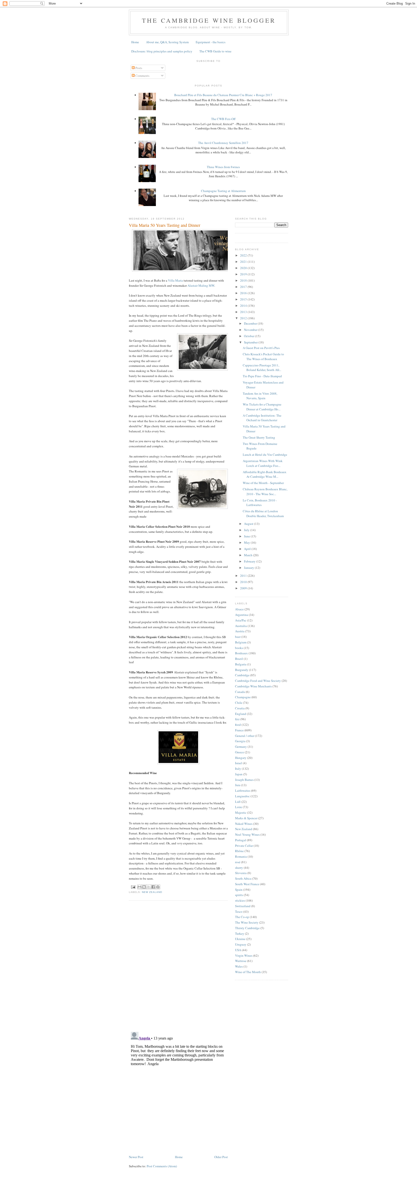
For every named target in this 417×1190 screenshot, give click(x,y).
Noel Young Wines (247, 834)
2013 (244, 312)
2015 (244, 299)
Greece (239, 752)
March (248, 555)
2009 (244, 588)
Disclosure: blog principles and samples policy (161, 51)
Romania (241, 856)
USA (238, 950)
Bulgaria (240, 664)
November (251, 330)
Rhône (239, 851)
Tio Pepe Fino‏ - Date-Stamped (262, 376)
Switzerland (242, 906)
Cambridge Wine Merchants (253, 686)
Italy (238, 768)
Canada (240, 692)
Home (135, 42)
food (238, 724)
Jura (237, 785)
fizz (237, 719)
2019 (244, 274)
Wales (239, 966)
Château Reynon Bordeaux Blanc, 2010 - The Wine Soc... (265, 491)
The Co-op (242, 917)
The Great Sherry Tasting (259, 437)
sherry (239, 867)
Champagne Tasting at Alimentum (223, 191)
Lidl (238, 801)
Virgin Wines (243, 955)
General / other (244, 736)
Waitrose (240, 961)
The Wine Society (246, 922)
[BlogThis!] (144, 886)
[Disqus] (178, 965)
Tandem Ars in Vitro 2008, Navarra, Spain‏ (260, 395)
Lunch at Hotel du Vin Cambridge (265, 454)
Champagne (243, 697)
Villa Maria (175, 280)
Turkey (239, 933)
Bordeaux (241, 653)
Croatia (240, 708)
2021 (244, 261)
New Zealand (152, 892)
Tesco (239, 911)
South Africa (243, 878)
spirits (239, 895)
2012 (244, 318)
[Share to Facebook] (153, 886)
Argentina (241, 615)
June (247, 536)
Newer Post (136, 1157)
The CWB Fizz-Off (223, 119)
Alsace (239, 609)
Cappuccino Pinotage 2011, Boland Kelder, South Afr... (262, 367)
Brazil (239, 658)
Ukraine (240, 939)
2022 (244, 255)
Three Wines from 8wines (223, 167)
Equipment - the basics (210, 42)
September (251, 342)
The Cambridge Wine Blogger (209, 20)
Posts (138, 68)
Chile (238, 702)
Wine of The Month (248, 972)
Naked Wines (243, 823)
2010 (244, 582)
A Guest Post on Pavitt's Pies (261, 348)
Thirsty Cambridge (247, 928)
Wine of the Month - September (263, 483)
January (249, 567)
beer (238, 636)
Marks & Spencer (246, 818)
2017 (244, 287)
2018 (244, 280)
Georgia (240, 741)
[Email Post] (133, 886)
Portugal (240, 840)
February (250, 561)
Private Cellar (244, 845)
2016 (244, 293)
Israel (238, 763)
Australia (241, 626)
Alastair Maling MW (201, 285)
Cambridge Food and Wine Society (258, 680)
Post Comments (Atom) (162, 1166)
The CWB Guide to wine (215, 51)
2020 (244, 268)
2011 (244, 575)
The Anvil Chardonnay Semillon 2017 (223, 143)
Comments (142, 75)
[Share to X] (148, 886)
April (247, 549)
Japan (239, 774)
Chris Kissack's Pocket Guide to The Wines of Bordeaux (263, 356)
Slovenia (241, 873)
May (247, 542)
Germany (241, 746)
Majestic (240, 812)
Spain (239, 889)
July (247, 530)
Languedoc (242, 796)
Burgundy (241, 670)
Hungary (240, 757)
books (239, 648)
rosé (237, 862)
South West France (247, 884)
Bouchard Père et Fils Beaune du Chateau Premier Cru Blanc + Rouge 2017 (223, 95)
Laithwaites (242, 790)
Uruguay (240, 944)
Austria (239, 631)
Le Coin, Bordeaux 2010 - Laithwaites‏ (260, 502)
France (239, 730)
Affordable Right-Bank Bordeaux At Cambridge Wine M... (264, 474)
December (251, 323)
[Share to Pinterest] (157, 886)
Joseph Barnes (244, 779)
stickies (240, 900)
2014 (244, 305)
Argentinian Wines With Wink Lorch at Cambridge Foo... (263, 463)
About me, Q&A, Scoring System (167, 42)
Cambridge (242, 675)
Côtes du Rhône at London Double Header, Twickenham (263, 513)
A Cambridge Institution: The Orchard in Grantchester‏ (262, 417)
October (249, 336)
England (240, 714)
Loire (238, 807)
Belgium (240, 642)
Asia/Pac (240, 620)
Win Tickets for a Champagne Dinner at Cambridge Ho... (262, 406)
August (249, 523)
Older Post (221, 1157)
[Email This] (139, 886)
